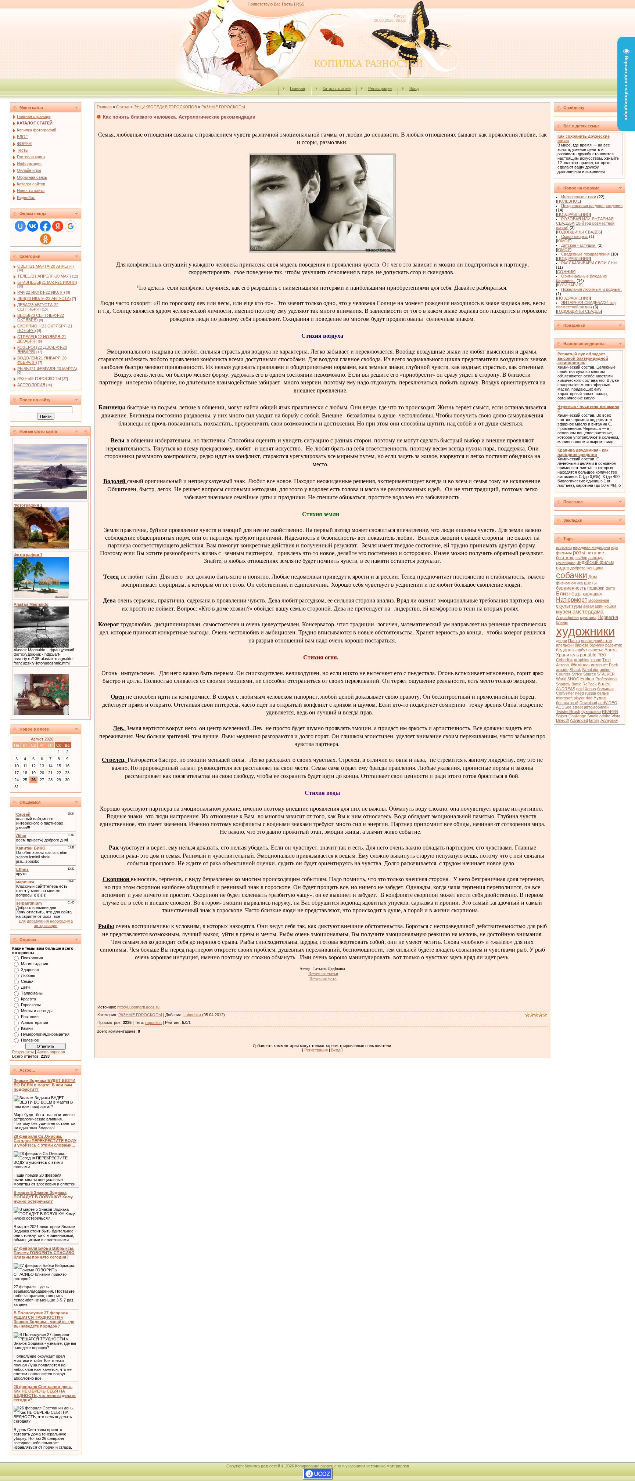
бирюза (581, 645)
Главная (297, 88)
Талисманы (32, 993)
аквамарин (593, 606)
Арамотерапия (34, 1022)
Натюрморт (571, 600)
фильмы (564, 553)
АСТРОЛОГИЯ (31, 385)
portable (588, 655)
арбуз (582, 650)
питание (595, 552)
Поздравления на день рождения (592, 205)
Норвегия (608, 617)
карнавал (592, 594)
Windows (580, 664)
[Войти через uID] (20, 226)
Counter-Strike (569, 674)
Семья (27, 981)
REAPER (610, 711)
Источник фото (323, 978)
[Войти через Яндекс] (57, 226)
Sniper (561, 716)
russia (590, 693)
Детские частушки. (578, 245)
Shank (575, 669)
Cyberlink (564, 660)
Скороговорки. (574, 236)
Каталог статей (337, 88)
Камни (27, 1028)
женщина (594, 568)
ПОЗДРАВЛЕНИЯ (573, 214)
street (578, 707)
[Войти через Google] (70, 226)
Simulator (590, 669)
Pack (613, 665)
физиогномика (569, 583)
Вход (414, 88)
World (561, 679)
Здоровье (30, 969)
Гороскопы (31, 1005)
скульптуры (569, 606)
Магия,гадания (34, 964)
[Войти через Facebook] (45, 226)
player (579, 698)
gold (580, 689)
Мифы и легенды (37, 1011)
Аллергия (609, 720)
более (604, 684)
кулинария (565, 562)
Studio (592, 716)
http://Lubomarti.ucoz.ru (138, 1007)
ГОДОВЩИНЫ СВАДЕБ (579, 232)
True (606, 660)
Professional (606, 679)
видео (562, 568)
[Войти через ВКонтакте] (32, 226)
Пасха (574, 640)
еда (614, 547)
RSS (300, 4)
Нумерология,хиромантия (45, 1034)
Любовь (28, 975)
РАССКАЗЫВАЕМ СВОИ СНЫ (589, 263)
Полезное (30, 1040)
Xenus (590, 689)
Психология (32, 958)
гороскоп (153, 1022)
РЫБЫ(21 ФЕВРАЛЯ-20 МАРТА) (47, 368)
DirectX (562, 720)
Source (589, 674)
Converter (565, 693)
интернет (599, 665)
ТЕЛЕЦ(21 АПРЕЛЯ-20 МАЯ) (44, 276)
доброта (577, 568)
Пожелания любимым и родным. (591, 289)
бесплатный (567, 702)
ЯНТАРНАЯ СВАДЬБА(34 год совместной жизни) (586, 304)
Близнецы (569, 594)
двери (561, 640)
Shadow (563, 684)
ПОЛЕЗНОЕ (568, 201)
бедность (565, 649)
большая (605, 689)
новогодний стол (596, 640)
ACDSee (563, 707)
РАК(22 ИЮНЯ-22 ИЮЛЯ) (41, 292)
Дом (592, 576)
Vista (615, 716)
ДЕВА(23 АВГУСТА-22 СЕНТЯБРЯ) (37, 307)
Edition (587, 678)
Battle (576, 684)
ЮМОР (563, 241)
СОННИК (565, 271)
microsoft (564, 698)
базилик (596, 645)
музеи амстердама (579, 612)
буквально (591, 711)
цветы (590, 583)
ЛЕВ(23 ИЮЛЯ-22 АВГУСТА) (44, 298)
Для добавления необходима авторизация (46, 923)
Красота (28, 999)
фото (610, 588)
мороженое (598, 600)
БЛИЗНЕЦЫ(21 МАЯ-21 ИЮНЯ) (47, 282)
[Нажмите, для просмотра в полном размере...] (322, 250)
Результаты (23, 1052)
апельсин (565, 645)
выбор (581, 557)
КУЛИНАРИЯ (569, 285)
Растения (30, 1016)
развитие (613, 645)
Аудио (599, 697)
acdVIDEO (607, 702)
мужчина (588, 617)
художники (585, 631)
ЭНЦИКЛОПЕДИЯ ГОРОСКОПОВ (165, 107)
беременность (571, 588)
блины (562, 622)
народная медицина (591, 547)
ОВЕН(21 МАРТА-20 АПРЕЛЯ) (45, 266)
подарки (595, 588)
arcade (562, 669)
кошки (610, 606)
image (596, 660)
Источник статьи (323, 973)
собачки (571, 575)
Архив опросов (51, 1052)
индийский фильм (595, 562)
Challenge (577, 716)
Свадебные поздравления (585, 254)
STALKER (606, 674)
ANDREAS (565, 689)
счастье (595, 650)
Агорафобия (567, 617)
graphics (581, 660)
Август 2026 (42, 739)
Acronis (563, 665)
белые (603, 693)
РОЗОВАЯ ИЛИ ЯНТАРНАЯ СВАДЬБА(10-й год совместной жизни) (585, 223)
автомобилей (596, 707)
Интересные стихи (578, 197)
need (579, 693)
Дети (25, 987)
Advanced (579, 720)
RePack (589, 684)
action (605, 669)
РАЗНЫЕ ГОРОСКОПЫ (39, 378)
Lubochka (192, 1015)
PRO (602, 655)
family (594, 720)
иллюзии (564, 547)
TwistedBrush (568, 711)
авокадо (595, 557)
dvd (589, 698)
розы (579, 552)
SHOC (573, 679)
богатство (565, 557)
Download (588, 702)
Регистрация (380, 88)
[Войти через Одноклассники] (45, 239)
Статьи (122, 107)
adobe (604, 716)
